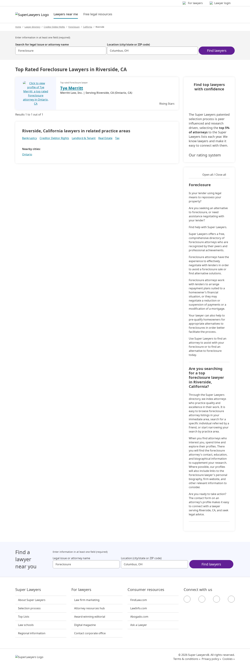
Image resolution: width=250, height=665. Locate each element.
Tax (117, 138)
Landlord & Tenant (84, 138)
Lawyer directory (32, 26)
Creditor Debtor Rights (54, 26)
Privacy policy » (211, 659)
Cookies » (228, 659)
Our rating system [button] (205, 155)
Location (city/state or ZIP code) (128, 44)
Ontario (27, 154)
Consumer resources (146, 589)
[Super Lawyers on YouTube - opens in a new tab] (216, 599)
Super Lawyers (28, 589)
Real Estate (105, 138)
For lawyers (81, 589)
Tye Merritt (71, 88)
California (87, 26)
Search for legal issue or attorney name (42, 44)
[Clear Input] (102, 51)
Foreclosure (74, 26)
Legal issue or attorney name (71, 558)
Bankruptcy (29, 138)
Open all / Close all (214, 174)
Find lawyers (217, 50)
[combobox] (60, 51)
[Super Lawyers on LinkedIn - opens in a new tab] (231, 599)
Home (18, 26)
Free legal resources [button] (97, 14)
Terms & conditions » (186, 659)
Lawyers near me (66, 14)
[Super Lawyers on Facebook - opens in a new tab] (187, 599)
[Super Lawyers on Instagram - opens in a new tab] (201, 599)
